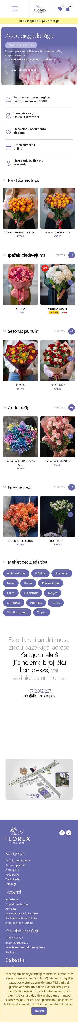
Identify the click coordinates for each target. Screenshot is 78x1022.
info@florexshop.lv (39, 696)
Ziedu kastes (13, 879)
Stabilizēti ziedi (17, 612)
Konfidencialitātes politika (21, 918)
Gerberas (61, 573)
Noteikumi (11, 899)
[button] (15, 9)
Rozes (56, 603)
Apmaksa (11, 908)
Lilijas (11, 593)
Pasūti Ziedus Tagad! (23, 69)
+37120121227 (39, 691)
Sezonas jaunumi (15, 865)
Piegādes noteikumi (17, 904)
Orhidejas (13, 603)
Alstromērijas (16, 573)
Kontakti (10, 952)
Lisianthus (31, 593)
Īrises (11, 583)
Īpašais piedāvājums (17, 860)
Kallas (28, 583)
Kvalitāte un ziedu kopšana (21, 913)
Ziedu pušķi (12, 870)
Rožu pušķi (12, 874)
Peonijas (36, 603)
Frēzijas (40, 573)
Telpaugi (10, 884)
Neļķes (52, 593)
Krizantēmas (50, 583)
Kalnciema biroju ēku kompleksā (25, 947)
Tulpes (41, 612)
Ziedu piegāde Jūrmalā (19, 922)
